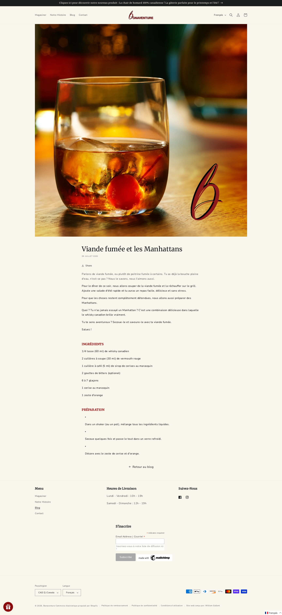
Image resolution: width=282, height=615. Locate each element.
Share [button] (89, 265)
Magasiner (40, 496)
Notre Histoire (43, 501)
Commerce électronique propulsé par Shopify (77, 606)
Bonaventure (49, 606)
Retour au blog (143, 467)
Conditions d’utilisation (171, 605)
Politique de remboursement (115, 605)
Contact (39, 513)
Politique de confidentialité (144, 605)
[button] (231, 15)
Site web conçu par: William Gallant (203, 605)
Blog (37, 507)
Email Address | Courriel (130, 536)
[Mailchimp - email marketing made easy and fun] (154, 560)
